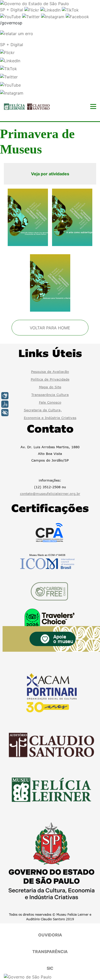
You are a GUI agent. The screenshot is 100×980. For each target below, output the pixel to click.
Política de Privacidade (50, 379)
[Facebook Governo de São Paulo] (77, 16)
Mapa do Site (50, 387)
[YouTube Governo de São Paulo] (11, 16)
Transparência (50, 951)
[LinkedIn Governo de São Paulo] (51, 9)
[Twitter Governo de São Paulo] (31, 16)
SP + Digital (11, 9)
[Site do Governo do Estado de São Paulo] (34, 3)
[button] (7, 52)
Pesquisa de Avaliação (50, 372)
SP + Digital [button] (11, 44)
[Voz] (4, 404)
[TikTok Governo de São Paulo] (70, 9)
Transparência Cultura (50, 395)
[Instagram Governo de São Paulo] (53, 16)
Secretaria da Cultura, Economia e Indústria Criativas (50, 414)
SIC (50, 968)
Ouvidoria (50, 934)
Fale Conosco (50, 402)
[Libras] (4, 395)
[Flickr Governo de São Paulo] (32, 9)
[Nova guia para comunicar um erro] (16, 33)
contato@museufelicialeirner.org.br (50, 494)
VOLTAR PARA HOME (50, 327)
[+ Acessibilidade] (4, 412)
